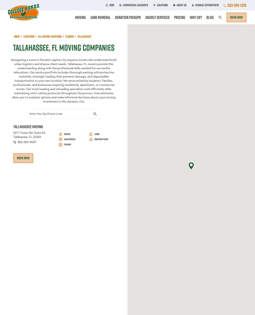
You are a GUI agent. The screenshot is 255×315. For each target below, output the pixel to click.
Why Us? (196, 17)
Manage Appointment (207, 5)
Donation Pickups (128, 17)
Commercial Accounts (135, 5)
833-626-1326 (237, 5)
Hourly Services (157, 17)
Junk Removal (100, 17)
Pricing (179, 17)
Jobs (111, 5)
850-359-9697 (27, 142)
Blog (210, 17)
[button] (191, 166)
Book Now (236, 17)
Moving (80, 17)
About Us (182, 5)
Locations (162, 5)
